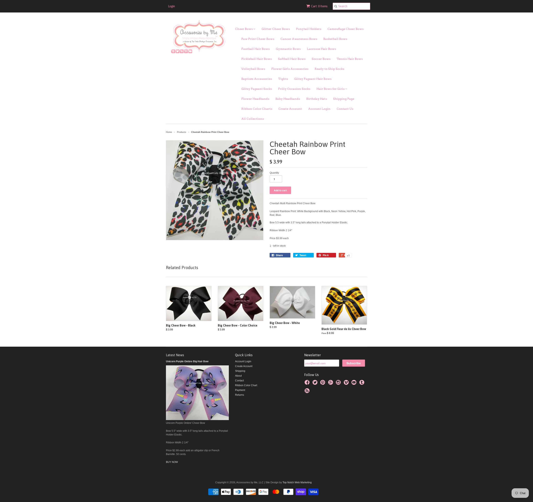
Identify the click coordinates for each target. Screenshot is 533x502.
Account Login (319, 108)
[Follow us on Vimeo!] (347, 383)
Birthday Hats (316, 98)
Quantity (274, 172)
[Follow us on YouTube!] (354, 383)
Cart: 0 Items (319, 6)
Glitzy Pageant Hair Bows (312, 78)
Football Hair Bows (255, 49)
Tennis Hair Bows (350, 59)
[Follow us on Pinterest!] (323, 383)
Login (171, 6)
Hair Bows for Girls (330, 88)
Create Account (290, 108)
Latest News (175, 355)
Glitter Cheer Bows (276, 29)
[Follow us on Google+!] (331, 383)
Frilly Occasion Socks (294, 88)
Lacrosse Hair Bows (321, 49)
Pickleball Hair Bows (256, 59)
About (238, 375)
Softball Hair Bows (291, 59)
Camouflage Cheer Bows (346, 29)
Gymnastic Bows (288, 49)
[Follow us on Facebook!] (308, 383)
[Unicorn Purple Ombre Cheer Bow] (197, 419)
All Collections (252, 118)
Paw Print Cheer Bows (257, 39)
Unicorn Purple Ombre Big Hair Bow (187, 361)
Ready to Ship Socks (329, 68)
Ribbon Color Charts (256, 108)
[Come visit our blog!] (362, 383)
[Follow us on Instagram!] (339, 383)
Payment (240, 390)
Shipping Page (343, 98)
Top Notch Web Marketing (297, 482)
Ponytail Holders (308, 29)
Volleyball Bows (253, 68)
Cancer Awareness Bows (298, 39)
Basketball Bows (335, 39)
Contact (239, 380)
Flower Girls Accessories (289, 68)
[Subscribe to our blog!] (308, 392)
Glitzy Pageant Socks (256, 88)
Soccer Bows (321, 59)
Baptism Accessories (256, 78)
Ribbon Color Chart (246, 385)
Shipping (240, 371)
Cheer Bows (244, 29)
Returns (239, 394)
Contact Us (345, 108)
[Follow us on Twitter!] (316, 383)
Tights (283, 78)
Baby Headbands (287, 98)
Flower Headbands (255, 98)
